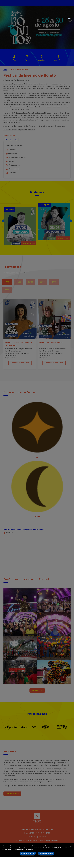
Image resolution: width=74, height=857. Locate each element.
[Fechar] (71, 846)
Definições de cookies (27, 853)
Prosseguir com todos (46, 853)
